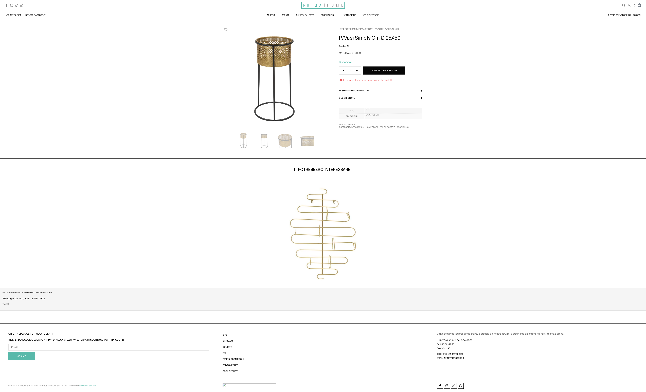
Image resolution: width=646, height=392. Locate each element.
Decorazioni (327, 15)
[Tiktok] (16, 5)
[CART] (639, 5)
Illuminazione (348, 15)
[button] (623, 5)
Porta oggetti (365, 29)
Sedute (285, 15)
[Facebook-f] (6, 5)
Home (341, 29)
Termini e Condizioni (233, 359)
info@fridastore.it (454, 358)
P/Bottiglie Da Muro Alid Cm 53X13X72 (24, 298)
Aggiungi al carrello (384, 70)
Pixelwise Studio (87, 385)
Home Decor (372, 127)
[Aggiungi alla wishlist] (226, 30)
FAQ (224, 353)
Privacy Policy (230, 365)
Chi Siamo (228, 340)
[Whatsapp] (21, 5)
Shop (225, 334)
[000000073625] (275, 79)
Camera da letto (305, 15)
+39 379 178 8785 (455, 354)
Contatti (227, 346)
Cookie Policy (230, 371)
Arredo (271, 15)
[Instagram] (11, 5)
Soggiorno (351, 29)
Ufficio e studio (371, 15)
